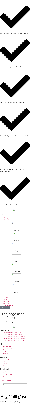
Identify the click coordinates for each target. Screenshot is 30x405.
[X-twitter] (11, 397)
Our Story (17, 230)
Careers (16, 281)
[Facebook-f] (2, 397)
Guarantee (17, 271)
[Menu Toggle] (1, 214)
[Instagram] (6, 397)
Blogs (16, 251)
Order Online (5, 380)
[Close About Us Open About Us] (10, 219)
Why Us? (16, 240)
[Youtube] (15, 397)
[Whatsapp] (24, 397)
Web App (16, 293)
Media (16, 261)
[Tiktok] (20, 397)
